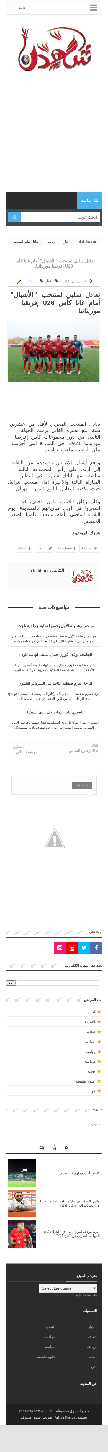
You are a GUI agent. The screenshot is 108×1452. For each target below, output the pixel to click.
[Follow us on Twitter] (84, 948)
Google (88, 548)
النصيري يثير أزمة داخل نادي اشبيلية (55, 712)
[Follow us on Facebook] (96, 948)
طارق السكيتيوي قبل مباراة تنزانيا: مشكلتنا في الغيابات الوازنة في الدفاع (70, 1203)
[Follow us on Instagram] (60, 948)
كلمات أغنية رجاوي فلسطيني (80, 1173)
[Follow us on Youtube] (72, 948)
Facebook (66, 548)
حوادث (89, 1042)
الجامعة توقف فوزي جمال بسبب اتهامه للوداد (55, 655)
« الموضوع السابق (83, 750)
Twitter (42, 548)
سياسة (89, 1061)
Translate (90, 1295)
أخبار (49, 281)
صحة (91, 1071)
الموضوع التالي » (26, 752)
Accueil (96, 1125)
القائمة (22, 8)
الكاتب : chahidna (47, 570)
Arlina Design (65, 1417)
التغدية (90, 1022)
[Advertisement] (54, 133)
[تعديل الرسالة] (20, 281)
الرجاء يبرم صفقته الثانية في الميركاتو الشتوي (55, 683)
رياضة (33, 281)
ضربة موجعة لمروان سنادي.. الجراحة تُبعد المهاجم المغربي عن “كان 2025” (71, 1234)
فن (92, 1091)
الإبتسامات (82, 785)
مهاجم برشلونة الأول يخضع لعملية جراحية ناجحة (55, 626)
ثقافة (91, 1032)
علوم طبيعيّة (85, 1081)
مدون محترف (31, 1417)
